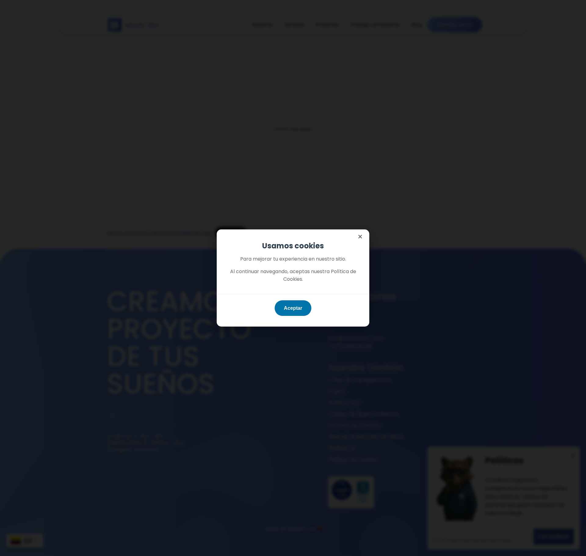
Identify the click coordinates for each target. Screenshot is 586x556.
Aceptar (293, 308)
